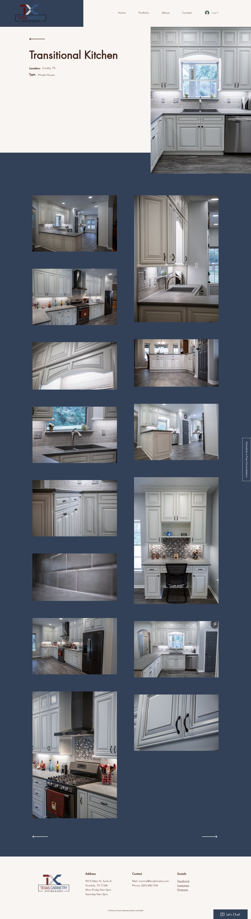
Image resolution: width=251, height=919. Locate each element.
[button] (246, 459)
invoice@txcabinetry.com (154, 881)
